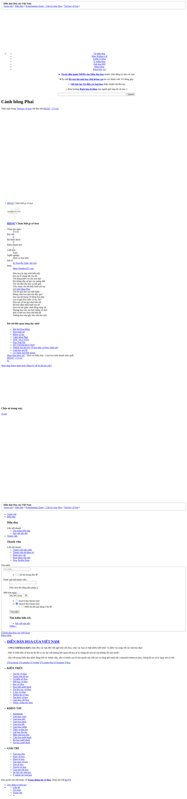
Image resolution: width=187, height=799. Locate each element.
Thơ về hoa (18, 764)
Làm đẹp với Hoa (21, 700)
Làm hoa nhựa (19, 721)
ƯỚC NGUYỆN (21, 339)
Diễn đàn (11, 517)
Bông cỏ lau (18, 334)
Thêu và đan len (20, 729)
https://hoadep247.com (23, 268)
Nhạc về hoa (19, 756)
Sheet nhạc (99, 66)
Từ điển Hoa (99, 53)
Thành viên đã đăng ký (23, 552)
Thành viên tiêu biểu (22, 550)
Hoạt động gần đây (22, 557)
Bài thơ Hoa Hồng (21, 329)
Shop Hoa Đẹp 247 (16, 355)
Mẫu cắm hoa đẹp (21, 735)
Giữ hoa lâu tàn (20, 732)
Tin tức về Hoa (20, 674)
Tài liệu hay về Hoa (22, 689)
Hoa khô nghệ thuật (22, 687)
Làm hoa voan (19, 716)
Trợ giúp (17, 790)
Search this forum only (29, 604)
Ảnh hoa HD (99, 64)
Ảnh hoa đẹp (19, 754)
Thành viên (12, 536)
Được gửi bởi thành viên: (15, 579)
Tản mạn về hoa (20, 762)
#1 (8, 360)
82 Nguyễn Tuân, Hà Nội (25, 263)
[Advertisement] (93, 29)
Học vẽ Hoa (18, 684)
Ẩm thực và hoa (20, 697)
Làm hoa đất (18, 724)
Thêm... (13, 626)
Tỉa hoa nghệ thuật (21, 742)
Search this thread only (29, 601)
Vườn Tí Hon (99, 59)
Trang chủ (11, 514)
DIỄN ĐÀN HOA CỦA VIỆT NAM (33, 641)
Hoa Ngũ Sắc (19, 342)
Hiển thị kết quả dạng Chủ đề (38, 606)
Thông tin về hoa (21, 695)
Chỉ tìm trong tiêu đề (28, 574)
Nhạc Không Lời (99, 56)
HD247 (46, 108)
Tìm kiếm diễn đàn (21, 531)
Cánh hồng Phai (20, 337)
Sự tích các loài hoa (22, 772)
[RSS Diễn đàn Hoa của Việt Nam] (67, 662)
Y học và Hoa (19, 692)
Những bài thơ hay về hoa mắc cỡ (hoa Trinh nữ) (35, 347)
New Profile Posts (21, 560)
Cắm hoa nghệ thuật (22, 737)
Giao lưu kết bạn (20, 769)
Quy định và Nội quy (17, 785)
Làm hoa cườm (20, 727)
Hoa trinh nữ (19, 332)
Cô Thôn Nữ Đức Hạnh (24, 353)
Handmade (18, 714)
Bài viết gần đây (20, 533)
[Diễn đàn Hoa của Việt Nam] (15, 633)
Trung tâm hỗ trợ (20, 676)
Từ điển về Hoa (20, 679)
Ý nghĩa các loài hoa (22, 775)
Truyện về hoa (19, 767)
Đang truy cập (19, 555)
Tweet (4, 414)
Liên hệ (16, 787)
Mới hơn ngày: (10, 592)
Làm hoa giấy (19, 719)
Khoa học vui (99, 69)
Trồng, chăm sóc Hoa (23, 702)
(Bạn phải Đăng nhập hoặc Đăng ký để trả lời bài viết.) (26, 365)
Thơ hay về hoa (24, 108)
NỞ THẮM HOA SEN (24, 345)
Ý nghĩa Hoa (99, 61)
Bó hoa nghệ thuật (21, 740)
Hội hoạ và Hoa (20, 681)
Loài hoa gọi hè (20, 350)
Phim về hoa (18, 759)
